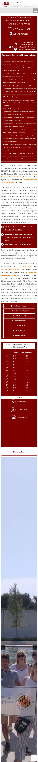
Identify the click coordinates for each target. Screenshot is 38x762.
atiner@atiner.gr (26, 266)
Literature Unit (21, 123)
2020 (14, 373)
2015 (14, 388)
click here (20, 253)
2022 (14, 367)
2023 (14, 365)
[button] (3, 647)
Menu (35, 10)
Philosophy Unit (21, 117)
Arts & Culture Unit (19, 74)
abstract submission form (12, 269)
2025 (14, 359)
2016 (14, 385)
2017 (14, 382)
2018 (14, 379)
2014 (14, 391)
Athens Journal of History (10, 96)
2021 (14, 370)
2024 (14, 362)
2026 (14, 356)
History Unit (21, 129)
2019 (14, 376)
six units (16, 187)
